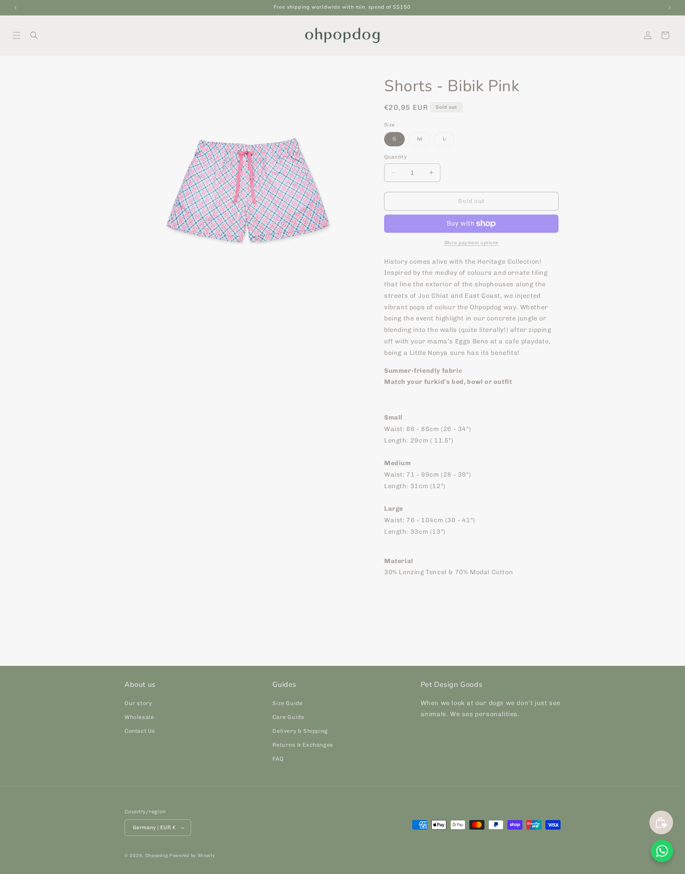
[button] (16, 35)
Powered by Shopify (192, 855)
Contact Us (139, 731)
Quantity (395, 157)
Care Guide (288, 717)
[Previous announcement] (15, 7)
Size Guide (287, 703)
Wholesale (139, 717)
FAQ (277, 759)
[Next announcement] (669, 7)
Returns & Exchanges (302, 745)
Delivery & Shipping (299, 731)
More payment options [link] (471, 242)
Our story (138, 703)
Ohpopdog (156, 855)
